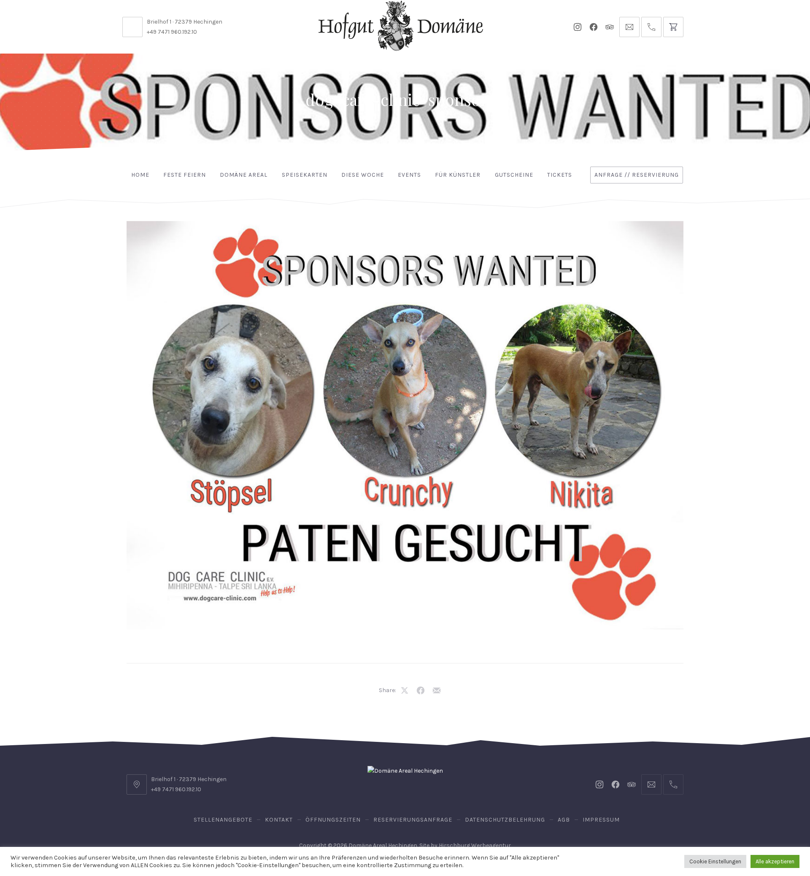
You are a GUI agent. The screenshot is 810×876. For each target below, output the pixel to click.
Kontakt (279, 819)
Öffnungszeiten (333, 819)
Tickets (559, 174)
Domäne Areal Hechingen (382, 845)
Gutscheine (514, 174)
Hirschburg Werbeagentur (475, 845)
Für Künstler (458, 174)
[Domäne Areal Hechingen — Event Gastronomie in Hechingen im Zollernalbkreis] (400, 25)
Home (140, 174)
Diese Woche (362, 174)
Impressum (601, 819)
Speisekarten (304, 174)
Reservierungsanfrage (412, 819)
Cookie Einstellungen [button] (715, 861)
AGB (564, 819)
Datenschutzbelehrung (505, 819)
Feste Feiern (184, 174)
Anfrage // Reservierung (636, 174)
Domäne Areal (243, 174)
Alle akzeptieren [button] (775, 861)
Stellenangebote (223, 819)
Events (409, 174)
